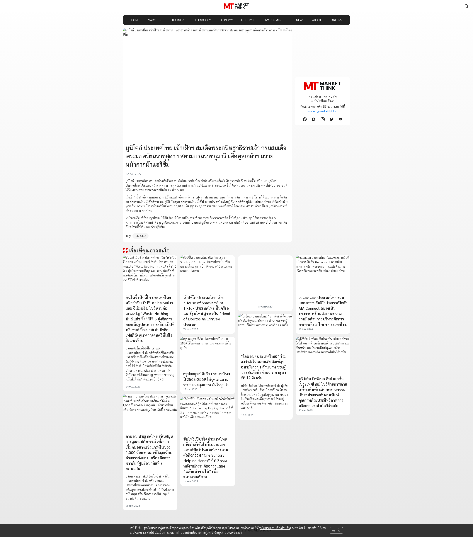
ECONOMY (226, 20)
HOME (135, 20)
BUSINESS (178, 20)
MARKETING (155, 20)
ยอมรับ (336, 530)
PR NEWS (298, 20)
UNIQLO (140, 236)
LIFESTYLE (248, 20)
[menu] (6, 6)
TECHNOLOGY (202, 20)
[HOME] (236, 6)
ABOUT (316, 20)
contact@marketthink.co (322, 111)
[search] (466, 6)
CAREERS (336, 20)
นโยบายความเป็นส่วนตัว (275, 528)
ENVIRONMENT (273, 20)
